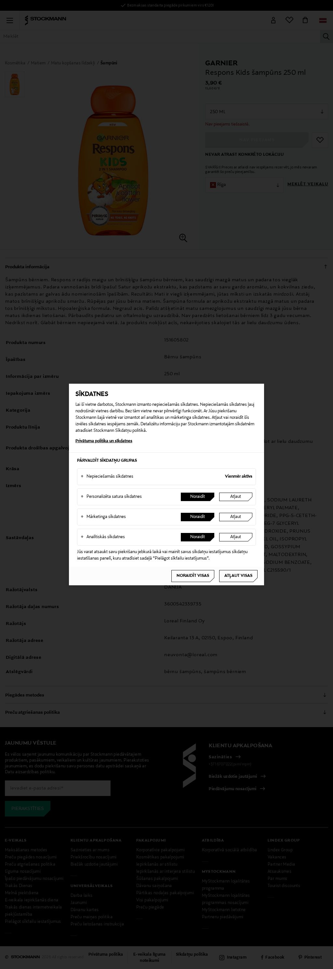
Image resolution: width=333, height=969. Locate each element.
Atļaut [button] (235, 497)
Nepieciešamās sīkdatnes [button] (107, 477)
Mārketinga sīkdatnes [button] (103, 517)
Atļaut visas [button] (238, 576)
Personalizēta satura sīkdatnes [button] (111, 497)
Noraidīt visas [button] (193, 576)
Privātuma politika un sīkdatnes (103, 441)
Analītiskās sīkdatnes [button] (103, 537)
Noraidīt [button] (197, 497)
